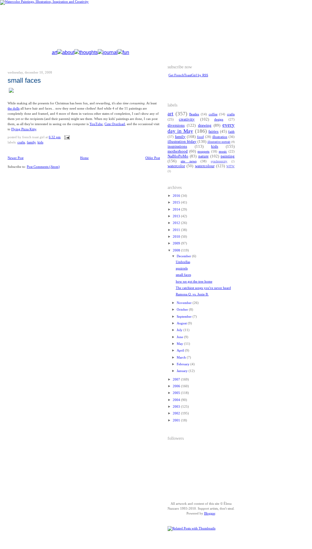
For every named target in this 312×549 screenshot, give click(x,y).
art (54, 52)
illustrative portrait (218, 141)
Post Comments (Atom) (43, 166)
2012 (177, 223)
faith (231, 131)
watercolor (176, 166)
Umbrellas (183, 262)
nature (203, 156)
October (183, 309)
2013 (177, 216)
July (180, 330)
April (181, 350)
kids (40, 142)
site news (189, 161)
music (223, 151)
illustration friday (182, 141)
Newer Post (15, 158)
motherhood (178, 151)
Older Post (152, 158)
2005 (177, 393)
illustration (219, 137)
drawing (204, 125)
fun (125, 52)
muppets (203, 151)
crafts (21, 142)
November (185, 303)
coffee (213, 114)
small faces (24, 80)
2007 (177, 379)
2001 (177, 420)
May (180, 343)
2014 (177, 209)
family (31, 142)
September (185, 316)
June (180, 337)
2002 (177, 413)
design (218, 119)
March (182, 357)
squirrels (182, 268)
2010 (177, 236)
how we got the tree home (194, 281)
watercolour (204, 166)
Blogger (209, 513)
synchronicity (219, 161)
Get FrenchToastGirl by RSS (188, 75)
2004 (177, 400)
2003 (177, 406)
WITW (230, 166)
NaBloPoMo (178, 156)
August (182, 323)
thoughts (88, 52)
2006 (177, 386)
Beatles (194, 114)
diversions (176, 125)
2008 (177, 250)
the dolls (14, 108)
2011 (177, 230)
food (200, 137)
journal (110, 52)
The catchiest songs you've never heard (203, 288)
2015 (177, 202)
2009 (177, 243)
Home (84, 158)
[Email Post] (66, 137)
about (68, 52)
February (183, 364)
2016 (177, 195)
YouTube (96, 124)
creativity (187, 119)
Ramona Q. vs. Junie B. (192, 294)
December (184, 256)
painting (228, 156)
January (183, 371)
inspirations (177, 146)
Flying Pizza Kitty (23, 129)
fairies (213, 131)
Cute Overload (115, 124)
